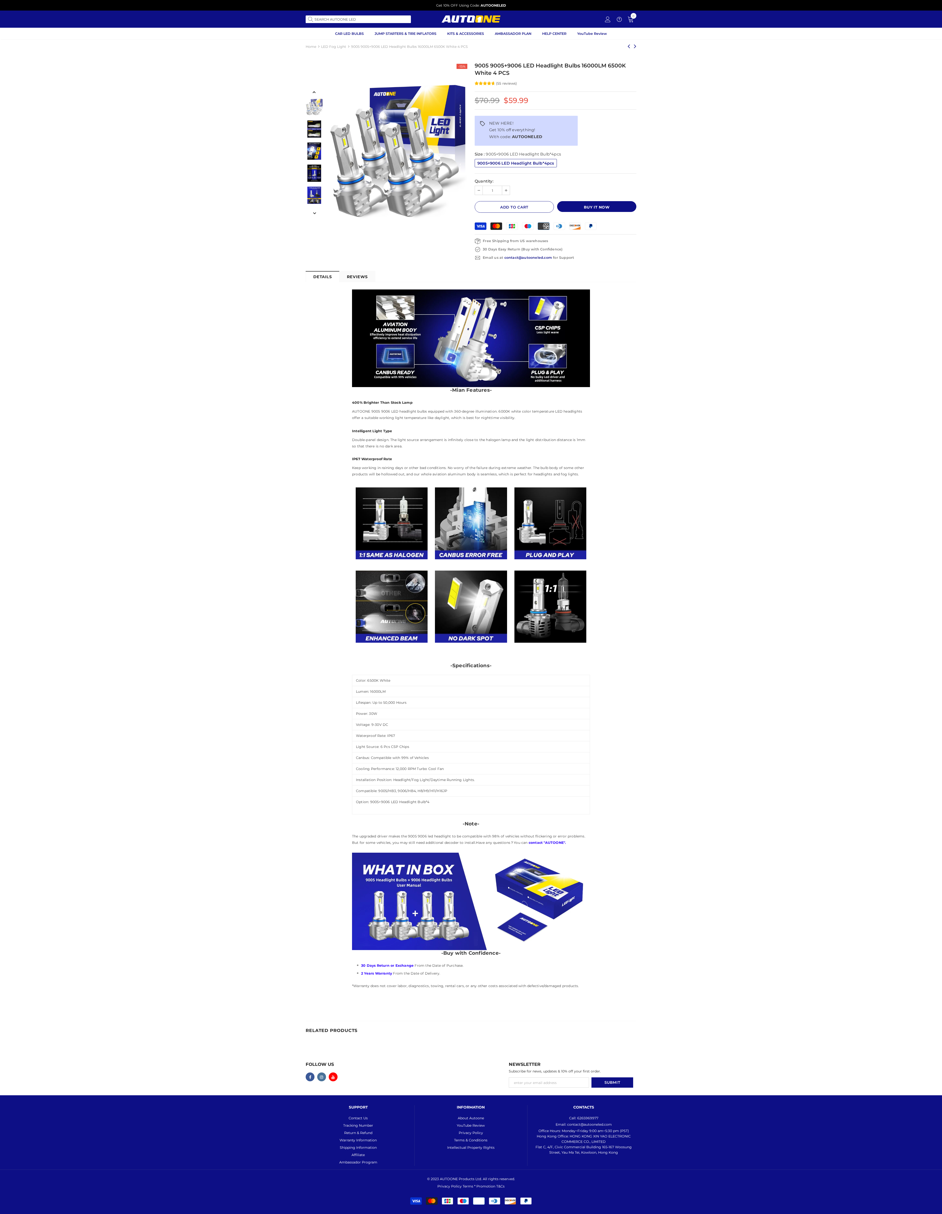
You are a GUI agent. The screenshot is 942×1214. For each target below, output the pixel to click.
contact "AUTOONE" (547, 842)
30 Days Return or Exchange (387, 965)
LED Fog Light (333, 46)
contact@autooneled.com (528, 257)
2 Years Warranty (376, 973)
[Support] (619, 20)
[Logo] (471, 19)
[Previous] (314, 91)
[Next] (314, 213)
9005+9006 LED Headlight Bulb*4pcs (515, 163)
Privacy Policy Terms (455, 1186)
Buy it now (597, 207)
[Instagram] (321, 1076)
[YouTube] (333, 1076)
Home (311, 46)
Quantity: (484, 181)
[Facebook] (310, 1076)
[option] (471, 5)
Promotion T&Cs (490, 1186)
